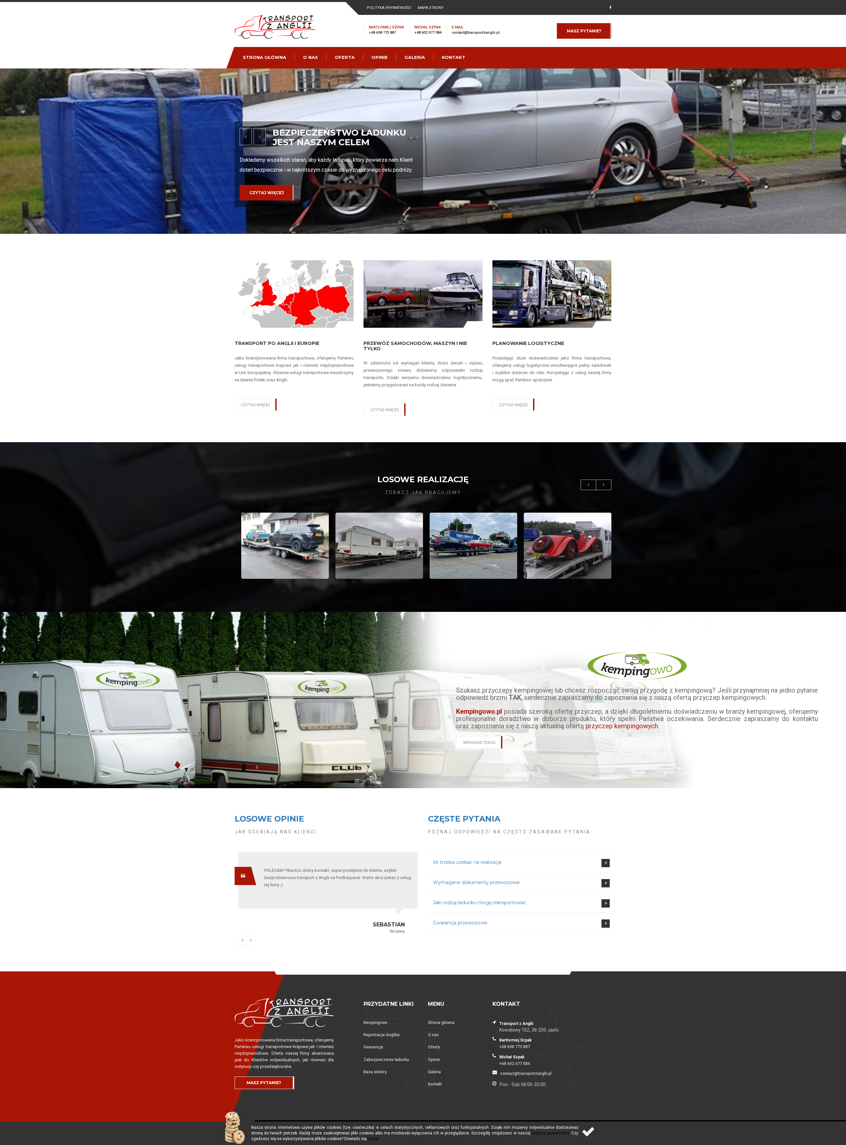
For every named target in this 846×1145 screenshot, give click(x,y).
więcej (373, 1138)
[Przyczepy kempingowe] (637, 665)
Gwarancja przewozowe (460, 923)
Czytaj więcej (267, 202)
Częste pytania (464, 819)
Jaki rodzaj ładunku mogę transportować (479, 903)
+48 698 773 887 (382, 32)
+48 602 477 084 (428, 32)
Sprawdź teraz (479, 742)
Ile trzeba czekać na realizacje (467, 862)
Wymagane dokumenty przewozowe (476, 882)
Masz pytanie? (584, 30)
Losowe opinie (269, 819)
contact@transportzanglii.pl (476, 32)
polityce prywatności (550, 1133)
